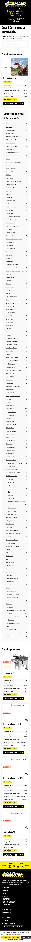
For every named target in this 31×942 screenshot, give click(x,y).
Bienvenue (5, 888)
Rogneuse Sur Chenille (12, 540)
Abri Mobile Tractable (12, 124)
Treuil (7, 626)
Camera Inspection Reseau (13, 181)
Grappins (8, 329)
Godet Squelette (10, 319)
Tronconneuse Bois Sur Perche (14, 633)
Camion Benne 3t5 (11, 185)
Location (8, 354)
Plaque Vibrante (10, 450)
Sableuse (8, 550)
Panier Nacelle (10, 405)
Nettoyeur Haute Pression (13, 396)
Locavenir (11, 19)
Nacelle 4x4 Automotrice (13, 386)
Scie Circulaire (10, 562)
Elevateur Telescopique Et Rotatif (15, 271)
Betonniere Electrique (12, 153)
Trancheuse (9, 604)
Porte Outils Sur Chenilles (13, 473)
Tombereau (11, 620)
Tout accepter (6, 937)
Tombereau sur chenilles (12, 594)
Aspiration (11, 482)
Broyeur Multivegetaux (12, 172)
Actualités (6, 905)
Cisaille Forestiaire (11, 207)
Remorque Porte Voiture (13, 534)
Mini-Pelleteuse (10, 377)
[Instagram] (13, 866)
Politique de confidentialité (12, 926)
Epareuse (8, 284)
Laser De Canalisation (12, 341)
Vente (7, 636)
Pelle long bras (10, 421)
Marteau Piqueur (10, 367)
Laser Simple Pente (11, 348)
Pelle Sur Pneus (10, 428)
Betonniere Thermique (12, 156)
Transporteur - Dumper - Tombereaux (16, 610)
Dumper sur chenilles (13, 617)
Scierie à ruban (12, 508)
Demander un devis (12, 103)
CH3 (9, 485)
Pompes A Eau (10, 457)
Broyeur (8, 165)
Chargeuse (9, 194)
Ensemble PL (9, 281)
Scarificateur (9, 556)
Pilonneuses (9, 444)
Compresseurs (10, 223)
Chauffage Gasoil (10, 201)
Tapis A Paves (10, 582)
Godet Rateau (10, 316)
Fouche (8, 293)
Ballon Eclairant (10, 149)
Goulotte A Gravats (11, 325)
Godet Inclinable (10, 313)
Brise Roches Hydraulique (13, 162)
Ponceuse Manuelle (11, 470)
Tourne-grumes (12, 514)
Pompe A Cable (10, 453)
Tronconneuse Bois (11, 630)
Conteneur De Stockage (12, 226)
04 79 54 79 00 (16, 15)
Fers (9, 492)
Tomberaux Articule (11, 591)
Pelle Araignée (10, 418)
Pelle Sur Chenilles (11, 425)
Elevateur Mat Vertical (12, 265)
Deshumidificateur (11, 252)
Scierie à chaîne (12, 505)
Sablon (8, 553)
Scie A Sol (8, 559)
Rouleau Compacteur (14, 217)
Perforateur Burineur (11, 437)
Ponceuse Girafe (10, 466)
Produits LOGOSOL (11, 476)
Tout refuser (16, 937)
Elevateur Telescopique (12, 268)
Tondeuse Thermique (12, 598)
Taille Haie (9, 575)
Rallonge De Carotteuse (12, 521)
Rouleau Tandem (12, 220)
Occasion (8, 402)
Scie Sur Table (10, 566)
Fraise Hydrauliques (11, 297)
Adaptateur (9, 127)
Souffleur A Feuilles (11, 572)
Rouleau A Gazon (10, 543)
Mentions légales (8, 923)
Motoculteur (9, 383)
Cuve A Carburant (10, 233)
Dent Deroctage (10, 249)
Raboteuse (11, 498)
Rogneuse (8, 537)
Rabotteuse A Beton (11, 517)
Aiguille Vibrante (10, 130)
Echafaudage (9, 261)
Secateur (8, 569)
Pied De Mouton (10, 441)
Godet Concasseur (11, 303)
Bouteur (8, 159)
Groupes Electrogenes (12, 332)
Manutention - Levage (12, 357)
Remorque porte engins (12, 530)
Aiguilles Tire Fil (10, 133)
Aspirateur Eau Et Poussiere (13, 136)
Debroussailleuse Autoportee (14, 239)
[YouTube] (17, 866)
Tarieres (8, 588)
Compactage (9, 213)
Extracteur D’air (10, 287)
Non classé (9, 399)
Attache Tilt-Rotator (11, 146)
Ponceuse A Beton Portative (14, 463)
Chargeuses (9, 197)
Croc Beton (9, 229)
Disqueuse (9, 255)
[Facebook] (9, 866)
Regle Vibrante (10, 524)
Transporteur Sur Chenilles (13, 623)
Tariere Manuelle (10, 585)
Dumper (8, 258)
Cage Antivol (9, 178)
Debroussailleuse (10, 236)
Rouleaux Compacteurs (12, 546)
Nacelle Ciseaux (10, 389)
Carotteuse (9, 191)
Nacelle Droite (10, 393)
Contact (20, 11)
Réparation (6, 899)
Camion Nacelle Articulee (13, 188)
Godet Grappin (10, 309)
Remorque (9, 527)
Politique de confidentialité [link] (15, 940)
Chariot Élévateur (13, 361)
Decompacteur (10, 242)
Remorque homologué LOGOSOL (17, 501)
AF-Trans (21, 19)
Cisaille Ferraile (10, 204)
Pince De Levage (10, 447)
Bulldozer (8, 175)
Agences (11, 11)
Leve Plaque (9, 351)
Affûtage (10, 479)
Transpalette (9, 607)
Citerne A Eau (9, 210)
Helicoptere (9, 335)
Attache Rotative (10, 143)
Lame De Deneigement (12, 338)
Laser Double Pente (11, 345)
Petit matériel (7, 910)
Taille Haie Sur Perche (12, 578)
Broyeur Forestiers (11, 169)
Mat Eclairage (10, 373)
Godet (7, 300)
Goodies (10, 495)
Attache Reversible (11, 140)
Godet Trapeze (10, 322)
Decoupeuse (9, 245)
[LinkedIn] (21, 866)
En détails (9, 99)
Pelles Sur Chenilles (11, 431)
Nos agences (6, 918)
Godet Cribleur (10, 306)
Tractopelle (9, 601)
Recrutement (16, 13)
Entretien (10, 489)
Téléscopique (11, 364)
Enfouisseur (9, 274)
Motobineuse (9, 380)
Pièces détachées (8, 902)
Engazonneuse (10, 277)
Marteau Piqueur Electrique (13, 370)
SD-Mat (16, 21)
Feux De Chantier (10, 290)
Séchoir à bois (12, 511)
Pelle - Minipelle (10, 409)
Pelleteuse (11, 415)
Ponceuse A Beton (11, 460)
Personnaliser (26, 937)
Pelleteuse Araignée (11, 434)
